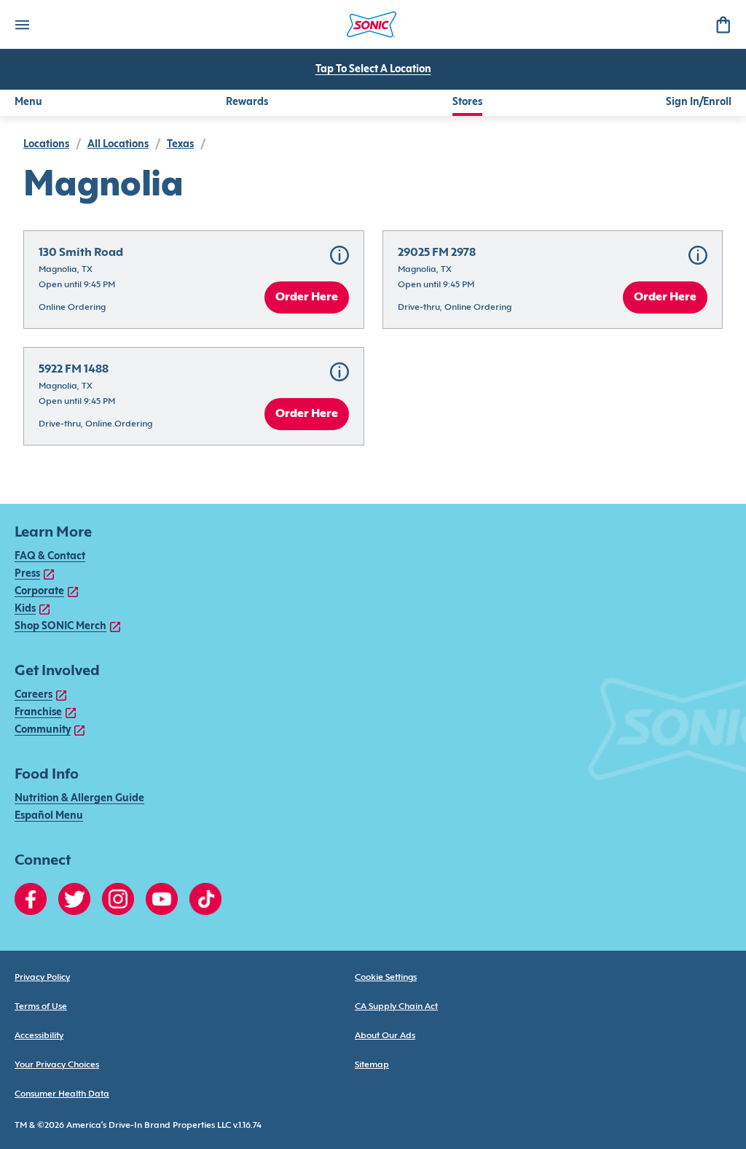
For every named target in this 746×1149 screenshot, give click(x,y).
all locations (118, 144)
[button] (193, 279)
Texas (180, 144)
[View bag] (722, 24)
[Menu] (22, 24)
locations (46, 144)
